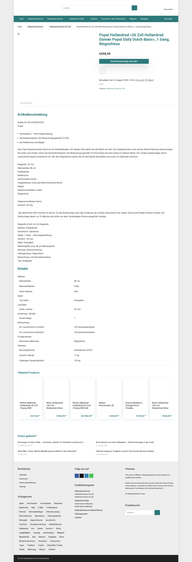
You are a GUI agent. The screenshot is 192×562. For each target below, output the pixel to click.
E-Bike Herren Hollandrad (83, 506)
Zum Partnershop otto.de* (124, 61)
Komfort (49, 528)
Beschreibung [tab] (26, 103)
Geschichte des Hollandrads (113, 19)
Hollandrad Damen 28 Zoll (84, 497)
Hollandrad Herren (35, 19)
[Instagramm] (86, 476)
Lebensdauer (48, 533)
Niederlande (24, 537)
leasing (36, 533)
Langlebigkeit (24, 533)
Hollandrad (23, 528)
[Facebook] (77, 476)
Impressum (23, 479)
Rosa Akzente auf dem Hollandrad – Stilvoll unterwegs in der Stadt (125, 442)
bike (33, 508)
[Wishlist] (168, 7)
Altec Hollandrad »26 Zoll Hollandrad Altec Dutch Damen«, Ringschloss (54, 408)
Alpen (21, 503)
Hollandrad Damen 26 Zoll (60, 27)
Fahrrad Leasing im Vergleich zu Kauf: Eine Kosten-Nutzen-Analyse (125, 451)
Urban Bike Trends (54, 545)
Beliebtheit (23, 508)
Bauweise (58, 503)
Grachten (23, 524)
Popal (101, 84)
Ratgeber (144, 19)
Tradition (31, 545)
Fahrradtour (40, 516)
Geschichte (50, 520)
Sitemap (22, 487)
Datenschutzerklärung (27, 483)
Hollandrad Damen (55, 19)
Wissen (42, 549)
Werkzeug (32, 549)
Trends (41, 545)
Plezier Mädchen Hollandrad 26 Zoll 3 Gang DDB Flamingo (29, 406)
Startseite (23, 475)
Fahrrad (22, 512)
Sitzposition (55, 541)
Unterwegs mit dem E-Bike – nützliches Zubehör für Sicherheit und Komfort (50, 442)
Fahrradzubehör (54, 516)
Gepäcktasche (36, 520)
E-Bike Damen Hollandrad (84, 504)
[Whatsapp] (91, 476)
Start (22, 19)
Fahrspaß (23, 520)
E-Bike (40, 508)
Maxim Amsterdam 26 (106, 404)
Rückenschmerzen (27, 541)
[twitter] (82, 476)
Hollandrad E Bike (76, 19)
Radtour (42, 537)
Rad (34, 537)
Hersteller (168, 19)
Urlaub (22, 549)
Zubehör (93, 19)
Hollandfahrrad (55, 524)
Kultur (58, 528)
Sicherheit (42, 541)
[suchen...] (134, 7)
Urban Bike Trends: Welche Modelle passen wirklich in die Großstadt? (47, 451)
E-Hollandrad (51, 508)
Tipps (21, 545)
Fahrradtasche (25, 516)
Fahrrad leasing (53, 512)
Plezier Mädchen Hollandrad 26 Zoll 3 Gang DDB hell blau (82, 406)
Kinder (40, 528)
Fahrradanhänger (36, 512)
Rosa (62, 537)
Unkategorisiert (81, 514)
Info (32, 528)
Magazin (133, 19)
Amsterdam (32, 503)
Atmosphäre (45, 503)
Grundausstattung (38, 524)
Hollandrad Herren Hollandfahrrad (88, 510)
